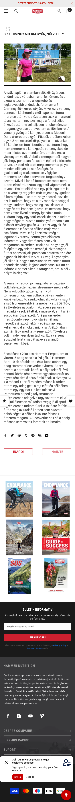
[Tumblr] (26, 435)
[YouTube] (30, 716)
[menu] (6, 11)
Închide (71, 3)
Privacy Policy (59, 645)
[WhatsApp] (46, 435)
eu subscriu (38, 637)
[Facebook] (5, 435)
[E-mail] (40, 435)
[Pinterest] (19, 435)
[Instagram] (19, 716)
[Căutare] (16, 11)
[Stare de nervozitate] (12, 435)
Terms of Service (35, 648)
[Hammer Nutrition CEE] (19, 499)
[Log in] (59, 11)
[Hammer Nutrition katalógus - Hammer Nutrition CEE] (19, 537)
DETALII (52, 3)
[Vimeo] (42, 716)
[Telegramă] (33, 435)
